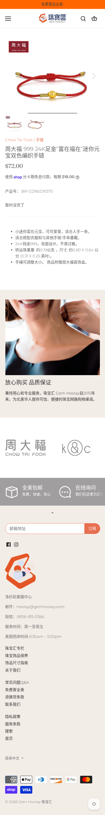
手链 (40, 139)
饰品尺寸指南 (16, 662)
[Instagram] (16, 544)
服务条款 (12, 723)
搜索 (9, 731)
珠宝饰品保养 (16, 655)
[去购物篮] (94, 18)
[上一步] (11, 75)
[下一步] (93, 75)
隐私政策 (12, 716)
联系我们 (12, 704)
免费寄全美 (14, 689)
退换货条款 (14, 696)
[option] (52, 75)
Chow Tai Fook (19, 139)
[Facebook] (8, 544)
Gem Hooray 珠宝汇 (35, 802)
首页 (9, 738)
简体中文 (12, 758)
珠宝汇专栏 (14, 648)
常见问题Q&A (17, 682)
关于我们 (12, 670)
